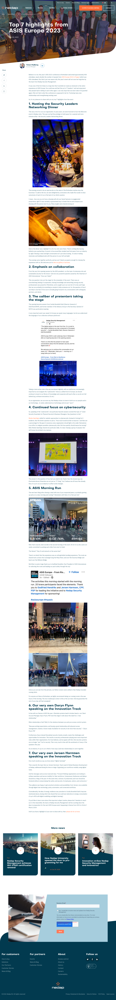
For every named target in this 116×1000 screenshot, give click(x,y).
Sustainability (62, 974)
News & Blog (75, 2)
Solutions (28, 8)
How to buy (60, 2)
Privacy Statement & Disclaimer (75, 994)
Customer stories (66, 8)
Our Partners (6, 965)
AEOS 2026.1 (95, 2)
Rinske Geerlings (34, 418)
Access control (63, 959)
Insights (52, 8)
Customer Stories (8, 968)
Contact (108, 8)
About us (61, 962)
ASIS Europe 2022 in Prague (70, 77)
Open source (110, 994)
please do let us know (73, 811)
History (60, 965)
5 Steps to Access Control (90, 8)
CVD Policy (101, 994)
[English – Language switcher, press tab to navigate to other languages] (105, 2)
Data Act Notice (91, 994)
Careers (61, 971)
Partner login (85, 2)
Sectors (40, 8)
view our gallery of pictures (61, 262)
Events (68, 2)
